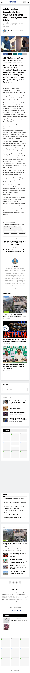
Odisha (5, 361)
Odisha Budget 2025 (17, 228)
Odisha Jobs (6, 233)
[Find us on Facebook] (10, 582)
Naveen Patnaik (17, 226)
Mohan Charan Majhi (8, 226)
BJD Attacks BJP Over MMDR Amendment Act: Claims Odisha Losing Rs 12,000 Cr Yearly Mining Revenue (14, 366)
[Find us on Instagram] (14, 610)
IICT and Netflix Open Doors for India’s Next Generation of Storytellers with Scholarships (17, 555)
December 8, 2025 (19, 30)
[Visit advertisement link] (15, 477)
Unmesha (19, 625)
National (6, 540)
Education (6, 336)
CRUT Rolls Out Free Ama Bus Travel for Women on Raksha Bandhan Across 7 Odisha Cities (18, 567)
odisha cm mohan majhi (9, 231)
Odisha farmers (19, 231)
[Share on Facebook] (5, 54)
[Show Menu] (1, 2)
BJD (7, 222)
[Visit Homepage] (12, 2)
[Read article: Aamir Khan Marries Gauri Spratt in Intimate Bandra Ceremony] (5, 408)
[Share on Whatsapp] (15, 54)
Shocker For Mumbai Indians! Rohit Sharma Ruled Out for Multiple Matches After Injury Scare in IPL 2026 (18, 420)
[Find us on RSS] (20, 582)
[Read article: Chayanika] (6, 620)
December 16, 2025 (21, 620)
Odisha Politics (14, 233)
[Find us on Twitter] (13, 582)
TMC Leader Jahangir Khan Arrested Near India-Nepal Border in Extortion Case (17, 402)
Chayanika (19, 618)
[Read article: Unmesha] (6, 627)
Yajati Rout (10, 30)
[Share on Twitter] (10, 54)
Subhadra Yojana (22, 233)
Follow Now (15, 446)
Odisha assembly (7, 228)
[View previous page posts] (14, 375)
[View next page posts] (16, 375)
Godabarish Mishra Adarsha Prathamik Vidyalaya (14, 224)
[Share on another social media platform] (24, 54)
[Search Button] (28, 2)
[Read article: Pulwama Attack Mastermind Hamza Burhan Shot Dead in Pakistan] (5, 414)
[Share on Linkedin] (20, 54)
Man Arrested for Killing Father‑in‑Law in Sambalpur (14, 514)
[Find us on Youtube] (17, 582)
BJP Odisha (12, 222)
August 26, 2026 (7, 318)
